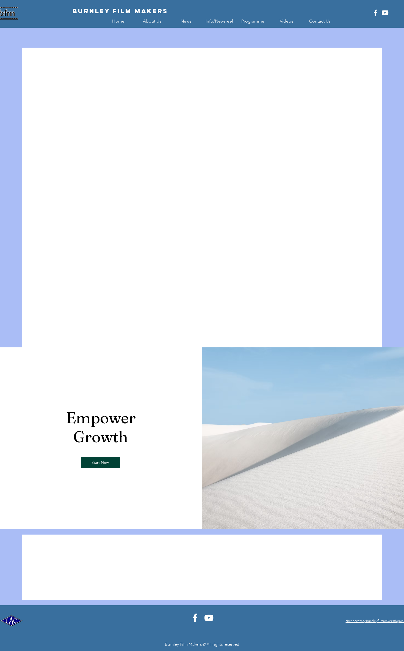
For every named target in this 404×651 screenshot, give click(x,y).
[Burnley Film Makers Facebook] (375, 13)
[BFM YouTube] (385, 13)
